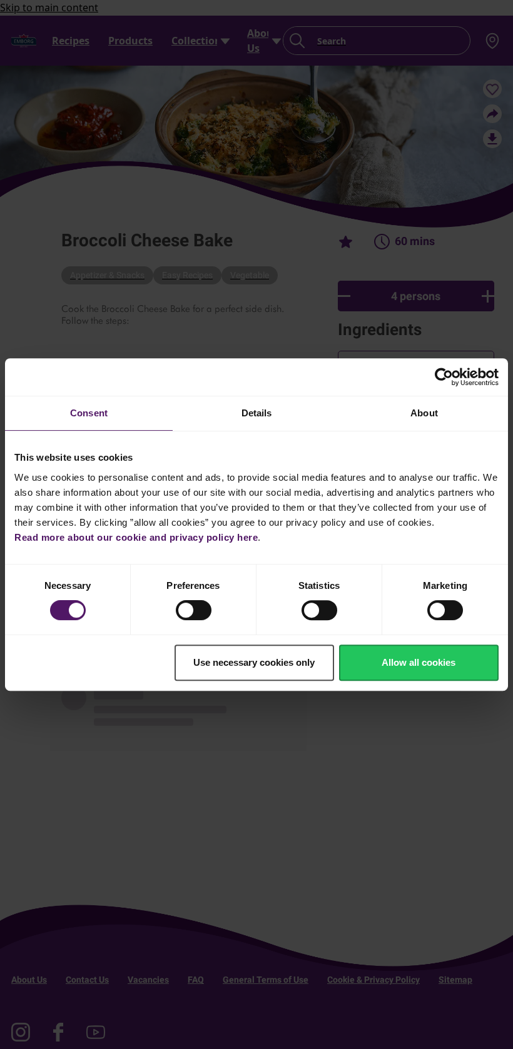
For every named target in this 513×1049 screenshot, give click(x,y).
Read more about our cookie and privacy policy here (136, 537)
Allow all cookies (418, 662)
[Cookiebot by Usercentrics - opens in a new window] (444, 377)
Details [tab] (256, 413)
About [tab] (424, 413)
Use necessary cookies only (254, 662)
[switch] (193, 610)
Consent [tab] (89, 413)
